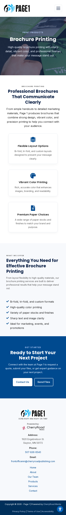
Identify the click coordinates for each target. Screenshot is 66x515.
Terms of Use (33, 511)
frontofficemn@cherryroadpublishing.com (33, 461)
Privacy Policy (18, 511)
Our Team (33, 476)
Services (33, 486)
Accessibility (48, 511)
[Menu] (58, 8)
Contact (33, 490)
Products (33, 481)
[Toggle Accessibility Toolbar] (60, 509)
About (33, 472)
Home (33, 467)
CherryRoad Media (52, 504)
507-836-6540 (33, 452)
